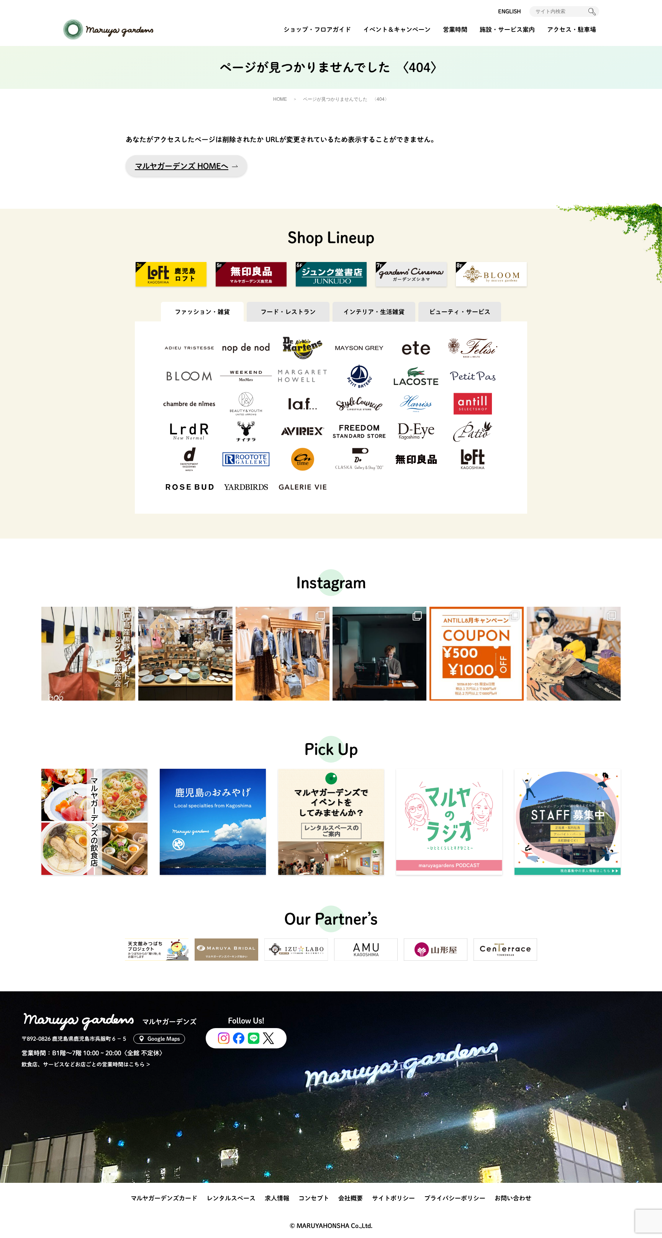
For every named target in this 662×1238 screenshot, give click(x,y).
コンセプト (313, 1198)
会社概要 (350, 1198)
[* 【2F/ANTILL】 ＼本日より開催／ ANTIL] (476, 654)
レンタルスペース (231, 1198)
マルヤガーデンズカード (164, 1198)
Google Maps (163, 1038)
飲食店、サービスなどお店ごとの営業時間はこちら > (85, 1064)
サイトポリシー (393, 1198)
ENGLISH (509, 11)
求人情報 (277, 1198)
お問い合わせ (513, 1198)
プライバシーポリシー (454, 1198)
